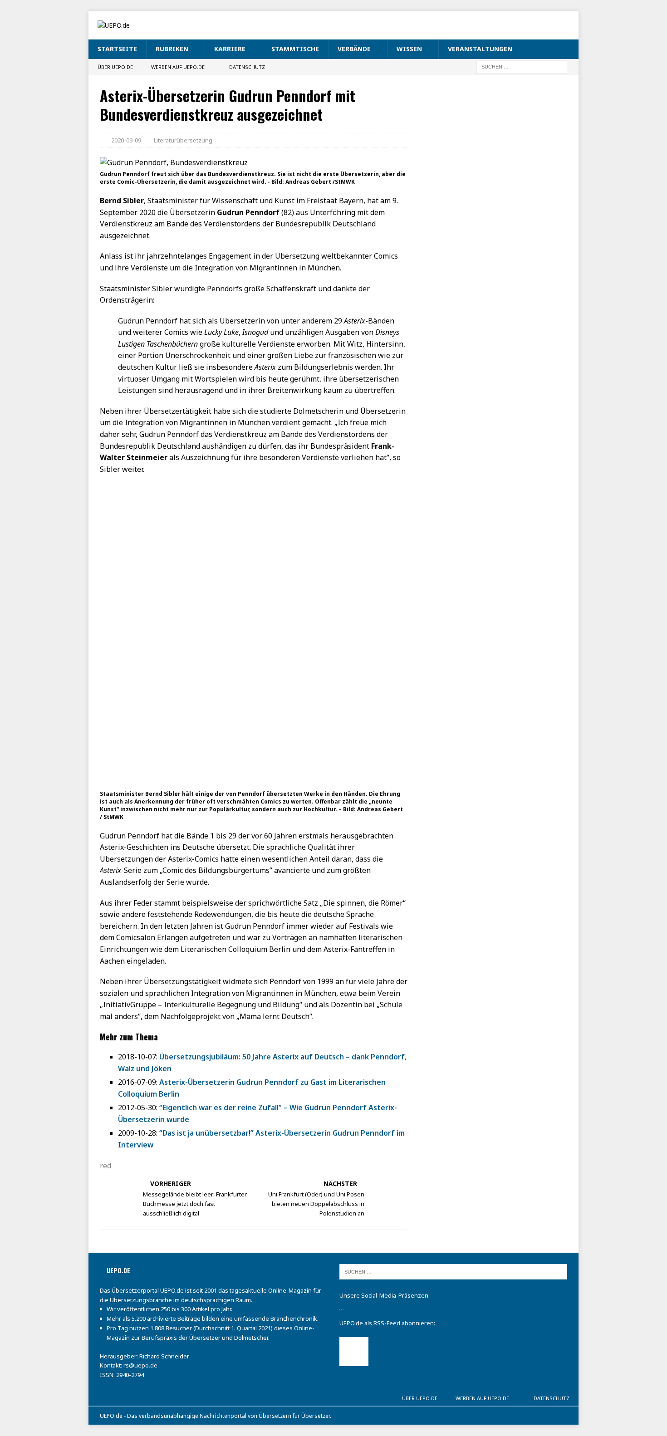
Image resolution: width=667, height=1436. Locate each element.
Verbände (354, 48)
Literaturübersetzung (183, 140)
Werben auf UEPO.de (178, 67)
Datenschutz (247, 67)
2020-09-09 (126, 140)
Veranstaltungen (480, 48)
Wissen (409, 48)
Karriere (229, 48)
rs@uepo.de (140, 1365)
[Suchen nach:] (521, 66)
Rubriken (172, 48)
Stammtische (295, 48)
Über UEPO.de (115, 67)
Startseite (117, 48)
